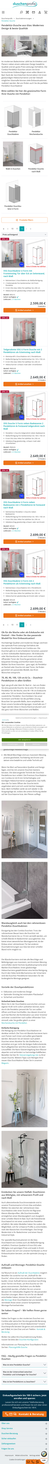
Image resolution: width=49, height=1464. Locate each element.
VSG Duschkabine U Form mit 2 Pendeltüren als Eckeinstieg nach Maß (21, 582)
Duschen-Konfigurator (28, 1339)
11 (17, 228)
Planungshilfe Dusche (18, 1347)
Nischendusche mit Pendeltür (14, 1023)
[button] (24, 1364)
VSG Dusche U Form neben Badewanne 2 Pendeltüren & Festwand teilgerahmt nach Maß (24, 426)
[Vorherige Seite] (8, 228)
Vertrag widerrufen (37, 1455)
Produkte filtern (26, 220)
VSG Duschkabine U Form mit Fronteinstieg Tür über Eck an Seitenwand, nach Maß (24, 273)
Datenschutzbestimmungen (26, 718)
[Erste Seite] (3, 228)
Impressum (9, 1455)
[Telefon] (33, 1461)
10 (13, 228)
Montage (8, 1300)
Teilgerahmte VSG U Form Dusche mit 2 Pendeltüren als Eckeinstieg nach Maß (22, 351)
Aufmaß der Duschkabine (29, 1273)
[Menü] (3, 12)
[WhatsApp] (37, 1461)
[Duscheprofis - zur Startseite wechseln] (24, 4)
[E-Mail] (28, 1461)
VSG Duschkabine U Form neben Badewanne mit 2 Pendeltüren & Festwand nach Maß (24, 505)
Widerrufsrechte (21, 1455)
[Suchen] (21, 12)
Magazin (5, 1063)
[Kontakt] (33, 12)
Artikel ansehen (24, 310)
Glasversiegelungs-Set (28, 1055)
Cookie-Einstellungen (17, 1459)
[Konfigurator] (27, 12)
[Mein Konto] (40, 12)
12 (22, 228)
